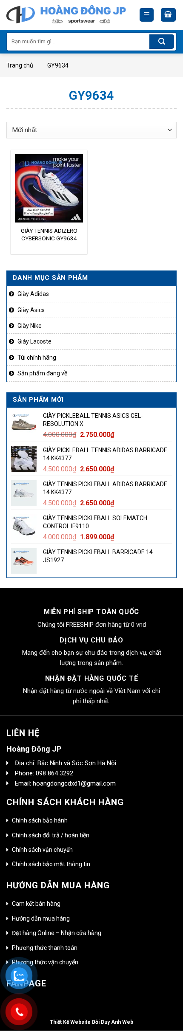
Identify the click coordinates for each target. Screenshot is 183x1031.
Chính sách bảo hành (40, 820)
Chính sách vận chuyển (42, 849)
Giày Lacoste (34, 341)
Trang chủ (19, 65)
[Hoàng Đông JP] (66, 15)
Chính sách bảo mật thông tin (51, 864)
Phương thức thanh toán (44, 947)
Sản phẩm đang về (42, 373)
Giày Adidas (33, 293)
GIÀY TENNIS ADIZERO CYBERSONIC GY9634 (49, 234)
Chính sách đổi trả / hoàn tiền (50, 835)
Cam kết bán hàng (36, 903)
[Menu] (147, 15)
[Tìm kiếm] (161, 41)
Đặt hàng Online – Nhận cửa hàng (56, 933)
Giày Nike (29, 325)
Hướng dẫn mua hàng (41, 918)
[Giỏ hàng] (168, 15)
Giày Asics (31, 310)
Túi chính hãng (36, 357)
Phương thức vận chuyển (45, 962)
